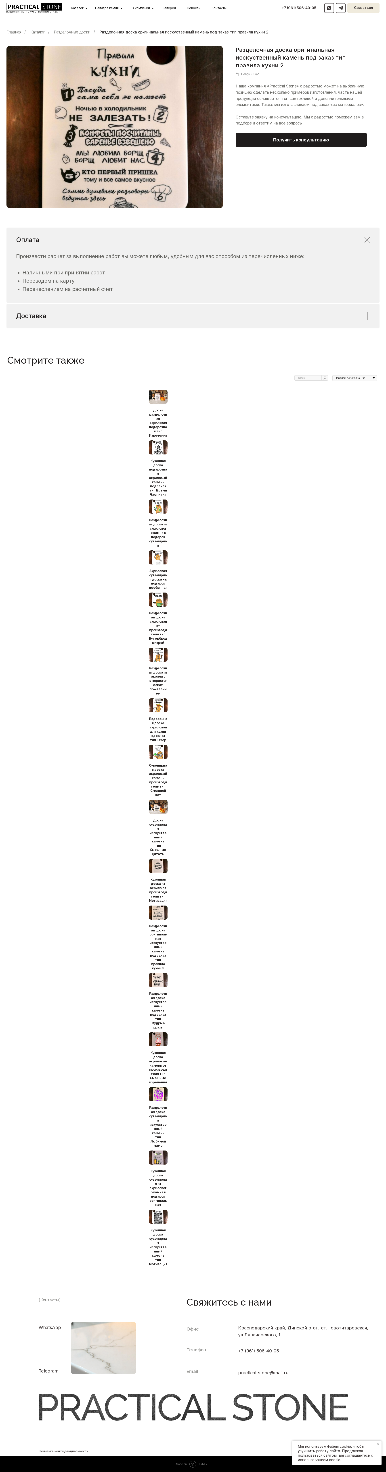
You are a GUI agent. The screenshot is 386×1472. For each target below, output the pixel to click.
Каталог (77, 8)
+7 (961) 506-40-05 (299, 8)
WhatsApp (50, 1327)
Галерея (169, 8)
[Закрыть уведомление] (378, 1444)
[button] (301, 140)
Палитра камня (107, 8)
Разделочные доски (72, 32)
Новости (193, 8)
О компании (141, 8)
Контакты (219, 8)
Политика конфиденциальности (63, 1451)
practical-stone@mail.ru (263, 1372)
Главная (13, 32)
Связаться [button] (363, 8)
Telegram (49, 1371)
